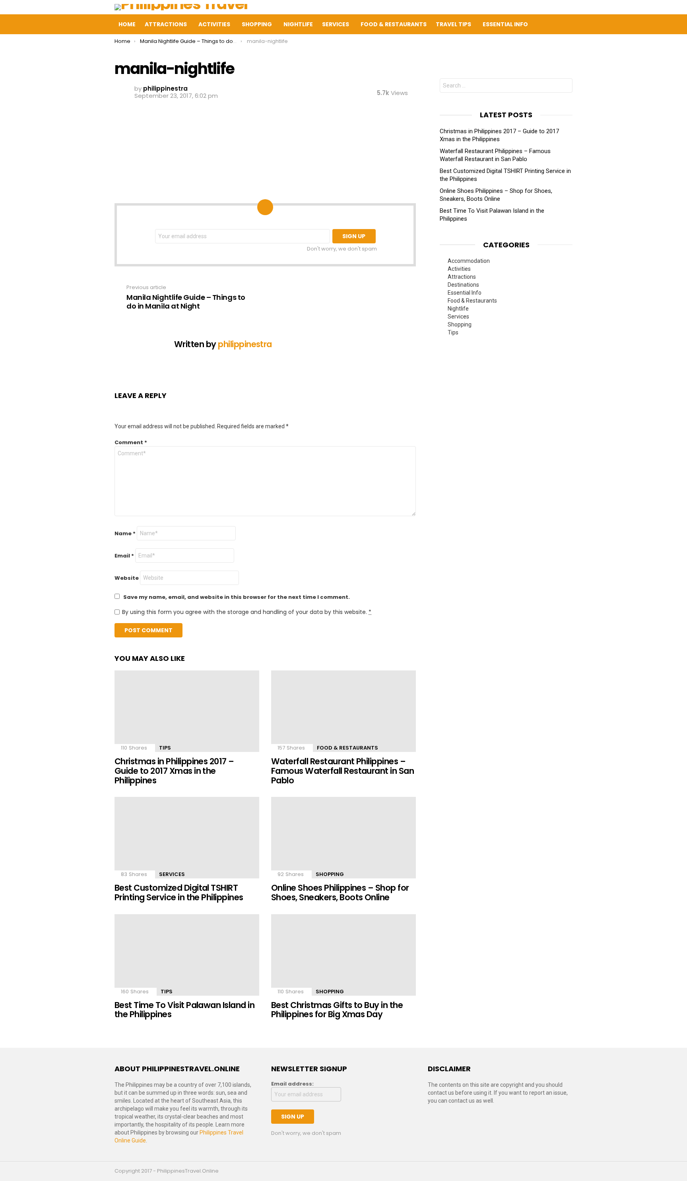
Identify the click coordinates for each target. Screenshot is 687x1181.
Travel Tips (453, 24)
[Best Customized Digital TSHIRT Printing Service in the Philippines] (186, 837)
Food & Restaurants (394, 24)
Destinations (463, 285)
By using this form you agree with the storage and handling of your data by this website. (246, 612)
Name (125, 533)
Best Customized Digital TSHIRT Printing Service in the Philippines (178, 892)
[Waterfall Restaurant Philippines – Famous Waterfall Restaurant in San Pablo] (343, 711)
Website (126, 578)
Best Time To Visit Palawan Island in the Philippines (184, 1009)
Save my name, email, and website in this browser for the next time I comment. (236, 597)
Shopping (257, 24)
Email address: (292, 1084)
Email (124, 555)
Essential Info (505, 24)
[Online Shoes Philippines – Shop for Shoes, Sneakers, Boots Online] (343, 837)
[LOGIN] (586, 24)
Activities (214, 24)
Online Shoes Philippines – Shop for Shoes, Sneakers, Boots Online (340, 892)
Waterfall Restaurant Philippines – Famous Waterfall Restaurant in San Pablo (342, 771)
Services (335, 24)
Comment (130, 442)
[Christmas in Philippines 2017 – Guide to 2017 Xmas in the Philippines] (186, 711)
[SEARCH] (569, 24)
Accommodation (469, 261)
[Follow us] (552, 24)
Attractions (166, 24)
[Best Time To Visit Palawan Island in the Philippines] (186, 955)
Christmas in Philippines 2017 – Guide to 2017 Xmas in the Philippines (174, 771)
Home (127, 24)
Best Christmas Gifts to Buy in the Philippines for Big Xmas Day (337, 1009)
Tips (165, 748)
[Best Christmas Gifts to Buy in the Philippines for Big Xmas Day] (343, 955)
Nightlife (298, 24)
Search (564, 86)
